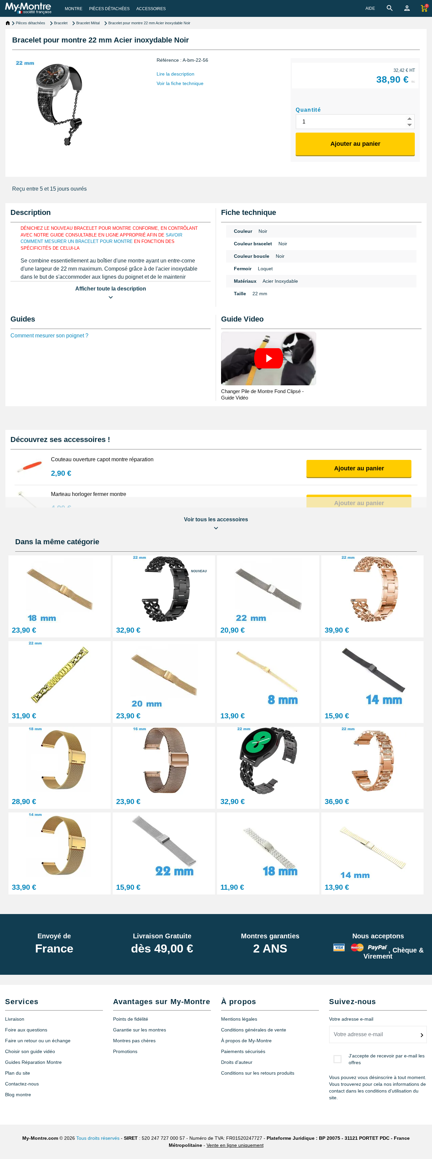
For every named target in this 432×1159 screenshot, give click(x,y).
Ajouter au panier (355, 143)
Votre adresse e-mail (351, 1019)
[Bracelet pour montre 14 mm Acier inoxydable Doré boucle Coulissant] (59, 846)
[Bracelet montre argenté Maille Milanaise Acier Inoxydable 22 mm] (268, 588)
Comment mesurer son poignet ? (49, 335)
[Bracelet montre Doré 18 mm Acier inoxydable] (59, 760)
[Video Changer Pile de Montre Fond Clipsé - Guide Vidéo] (268, 358)
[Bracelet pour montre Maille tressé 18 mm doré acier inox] (59, 588)
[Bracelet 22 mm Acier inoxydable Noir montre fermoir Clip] (164, 588)
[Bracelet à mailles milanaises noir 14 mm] (372, 674)
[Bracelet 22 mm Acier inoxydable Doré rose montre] (372, 760)
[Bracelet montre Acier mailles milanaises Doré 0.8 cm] (268, 674)
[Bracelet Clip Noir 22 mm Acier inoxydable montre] (268, 760)
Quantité (308, 110)
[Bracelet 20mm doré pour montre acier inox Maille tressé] (164, 674)
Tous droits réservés (97, 1138)
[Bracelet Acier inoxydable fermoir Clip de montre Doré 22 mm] (59, 674)
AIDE (370, 8)
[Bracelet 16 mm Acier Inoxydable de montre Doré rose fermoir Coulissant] (164, 760)
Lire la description (175, 74)
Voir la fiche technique (180, 83)
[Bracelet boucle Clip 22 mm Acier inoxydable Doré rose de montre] (372, 588)
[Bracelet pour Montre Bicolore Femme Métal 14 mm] (372, 846)
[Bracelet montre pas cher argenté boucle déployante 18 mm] (268, 846)
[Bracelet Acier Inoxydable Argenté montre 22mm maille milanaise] (164, 846)
